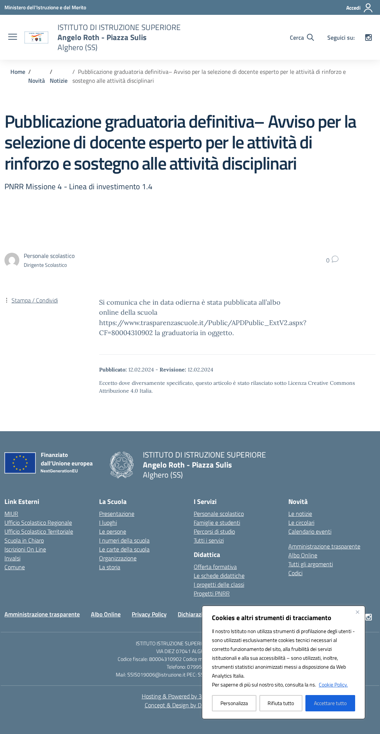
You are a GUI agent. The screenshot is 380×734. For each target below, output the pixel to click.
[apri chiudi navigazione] (12, 37)
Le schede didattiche (219, 575)
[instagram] (368, 37)
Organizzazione (118, 558)
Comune (14, 567)
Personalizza (234, 703)
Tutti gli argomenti (310, 564)
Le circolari (301, 522)
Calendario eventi (309, 531)
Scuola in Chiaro (24, 540)
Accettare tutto (330, 703)
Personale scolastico (219, 513)
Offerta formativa (215, 566)
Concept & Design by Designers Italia (190, 705)
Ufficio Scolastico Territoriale (38, 531)
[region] (283, 662)
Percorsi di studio (214, 531)
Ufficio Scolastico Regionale (38, 522)
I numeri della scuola (124, 540)
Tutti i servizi (209, 540)
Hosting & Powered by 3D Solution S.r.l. (190, 696)
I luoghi (108, 522)
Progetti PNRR (212, 593)
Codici (295, 572)
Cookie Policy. (333, 684)
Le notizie (300, 513)
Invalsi (12, 558)
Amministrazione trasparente (324, 546)
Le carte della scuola (124, 549)
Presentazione (116, 513)
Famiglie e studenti (217, 522)
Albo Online (302, 555)
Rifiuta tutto (281, 703)
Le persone (112, 531)
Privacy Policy (149, 614)
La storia (109, 567)
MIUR (11, 513)
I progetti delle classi (219, 584)
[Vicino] (357, 611)
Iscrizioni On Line (25, 549)
